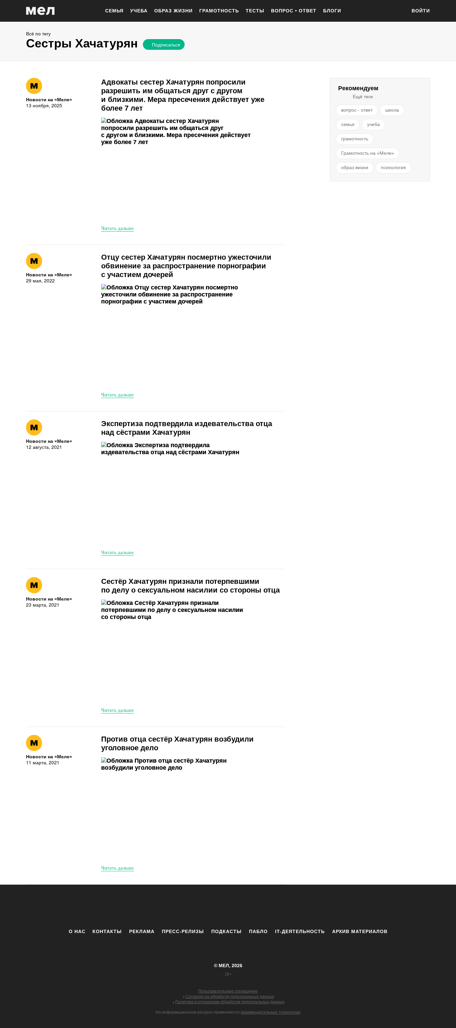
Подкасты (226, 931)
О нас (77, 931)
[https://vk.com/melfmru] (209, 906)
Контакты (107, 931)
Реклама (142, 931)
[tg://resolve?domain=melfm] (173, 906)
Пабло (258, 931)
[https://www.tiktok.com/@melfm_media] (228, 906)
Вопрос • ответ (293, 10)
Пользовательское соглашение (228, 991)
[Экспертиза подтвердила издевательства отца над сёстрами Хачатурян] (176, 493)
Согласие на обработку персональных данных (230, 996)
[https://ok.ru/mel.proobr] (264, 906)
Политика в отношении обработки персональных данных (229, 1002)
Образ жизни (173, 10)
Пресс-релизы (183, 931)
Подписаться (166, 44)
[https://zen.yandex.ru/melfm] (191, 906)
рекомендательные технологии (270, 1012)
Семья (114, 10)
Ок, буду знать (163, 89)
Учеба (139, 10)
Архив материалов (360, 931)
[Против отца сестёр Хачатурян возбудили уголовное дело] (176, 808)
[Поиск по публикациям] (398, 11)
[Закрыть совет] (225, 56)
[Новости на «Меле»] (34, 86)
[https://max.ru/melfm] (283, 906)
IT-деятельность (300, 931)
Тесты (255, 10)
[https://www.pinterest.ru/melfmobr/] (246, 906)
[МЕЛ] (40, 11)
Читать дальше (117, 228)
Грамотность (219, 10)
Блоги (332, 10)
